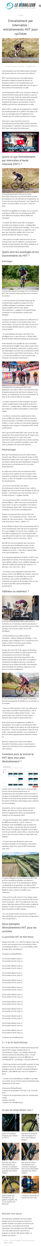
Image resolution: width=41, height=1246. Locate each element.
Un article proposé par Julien (15, 66)
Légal (5, 1242)
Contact (10, 1242)
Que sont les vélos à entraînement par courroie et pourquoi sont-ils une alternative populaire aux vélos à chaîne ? (10, 1167)
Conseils (20, 15)
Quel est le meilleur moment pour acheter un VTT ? (10, 1135)
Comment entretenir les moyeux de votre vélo (30, 1196)
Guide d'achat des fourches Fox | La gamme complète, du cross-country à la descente (9, 1199)
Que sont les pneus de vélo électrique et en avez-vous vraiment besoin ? (29, 1136)
